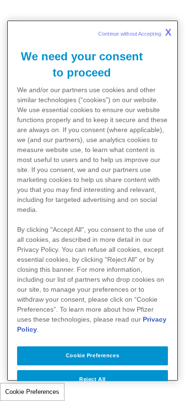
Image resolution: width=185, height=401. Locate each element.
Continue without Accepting (134, 32)
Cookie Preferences (32, 391)
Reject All (92, 379)
